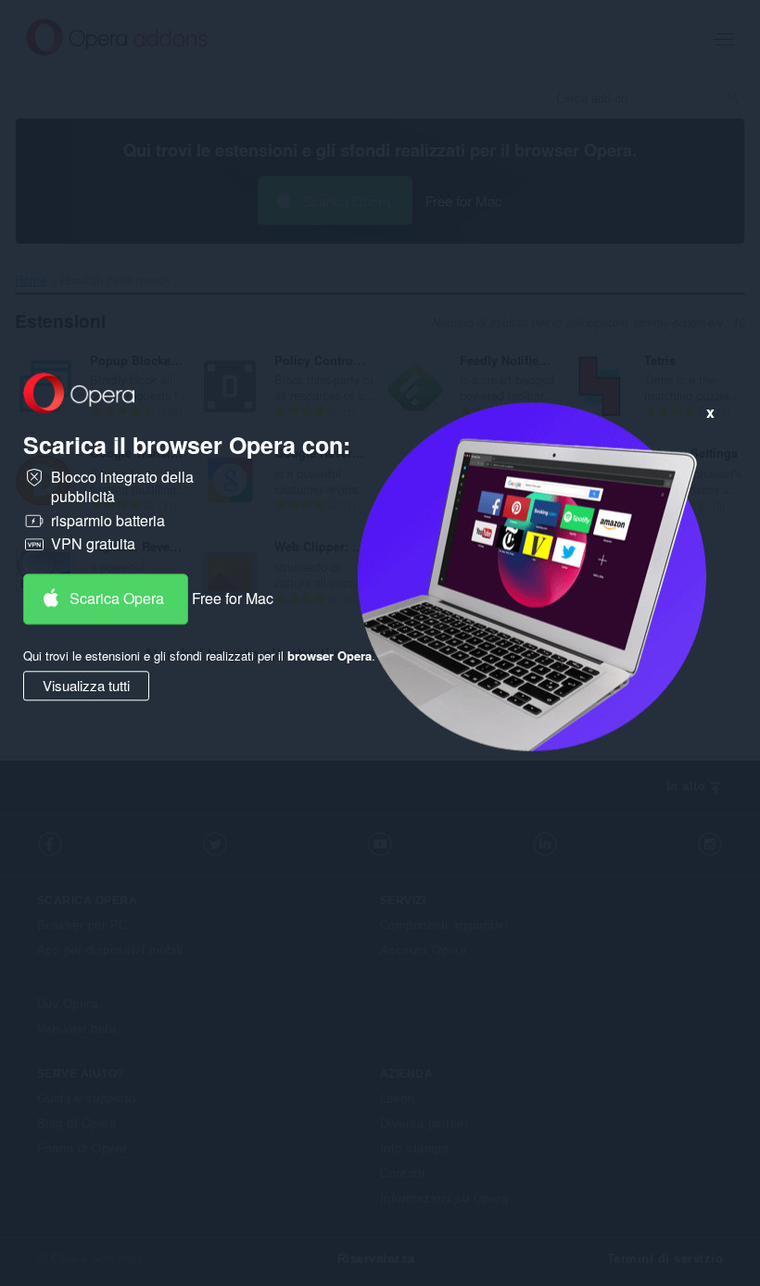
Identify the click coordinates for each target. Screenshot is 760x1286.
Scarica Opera (117, 598)
